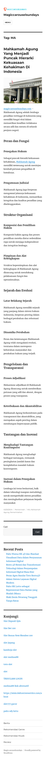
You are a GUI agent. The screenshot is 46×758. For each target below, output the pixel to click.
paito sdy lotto (11, 711)
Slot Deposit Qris (12, 621)
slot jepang (9, 642)
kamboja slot (10, 650)
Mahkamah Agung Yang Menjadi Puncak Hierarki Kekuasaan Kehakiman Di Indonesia (21, 60)
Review (7, 742)
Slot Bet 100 (10, 628)
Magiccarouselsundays (21, 15)
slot (5, 671)
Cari (6, 527)
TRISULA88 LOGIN (13, 678)
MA (28, 510)
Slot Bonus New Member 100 (18, 635)
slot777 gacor (10, 704)
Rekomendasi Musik (14, 736)
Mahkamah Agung (25, 161)
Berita (7, 723)
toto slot (8, 664)
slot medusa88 (11, 657)
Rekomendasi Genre (14, 729)
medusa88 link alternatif (16, 686)
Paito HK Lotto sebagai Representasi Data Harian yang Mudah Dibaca (21, 590)
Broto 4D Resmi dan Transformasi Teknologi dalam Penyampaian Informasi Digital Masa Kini (23, 568)
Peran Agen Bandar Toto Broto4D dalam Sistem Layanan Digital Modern (23, 579)
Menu (8, 22)
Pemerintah (20, 510)
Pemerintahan (16, 512)
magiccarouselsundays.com (17, 108)
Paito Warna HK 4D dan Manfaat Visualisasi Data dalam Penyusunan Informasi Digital (24, 557)
